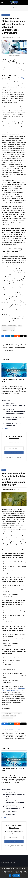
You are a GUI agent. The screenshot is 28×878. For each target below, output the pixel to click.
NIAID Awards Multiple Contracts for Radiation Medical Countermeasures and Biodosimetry (7, 347)
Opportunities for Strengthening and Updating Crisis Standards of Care (15, 801)
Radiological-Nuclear (7, 717)
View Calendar (4, 428)
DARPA (20, 325)
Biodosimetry (5, 715)
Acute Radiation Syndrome (8, 713)
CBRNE (3, 469)
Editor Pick (11, 327)
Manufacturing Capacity (8, 330)
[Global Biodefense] (14, 2)
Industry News (5, 14)
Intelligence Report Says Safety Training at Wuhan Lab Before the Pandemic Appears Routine (7, 735)
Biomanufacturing (12, 325)
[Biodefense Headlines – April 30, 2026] (14, 370)
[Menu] (2, 2)
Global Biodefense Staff (8, 37)
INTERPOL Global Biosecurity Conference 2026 (13, 813)
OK (10, 875)
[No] (26, 872)
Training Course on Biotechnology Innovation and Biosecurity (15, 807)
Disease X (4, 327)
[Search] (26, 2)
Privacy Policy (13, 457)
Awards (4, 325)
